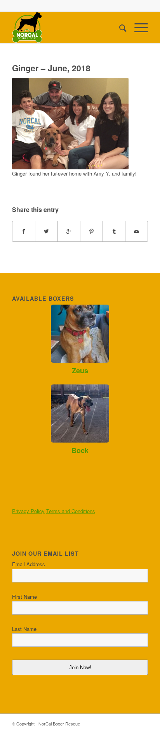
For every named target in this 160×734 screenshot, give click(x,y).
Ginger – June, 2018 (51, 68)
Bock (80, 450)
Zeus (80, 370)
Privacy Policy (28, 511)
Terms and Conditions (70, 511)
